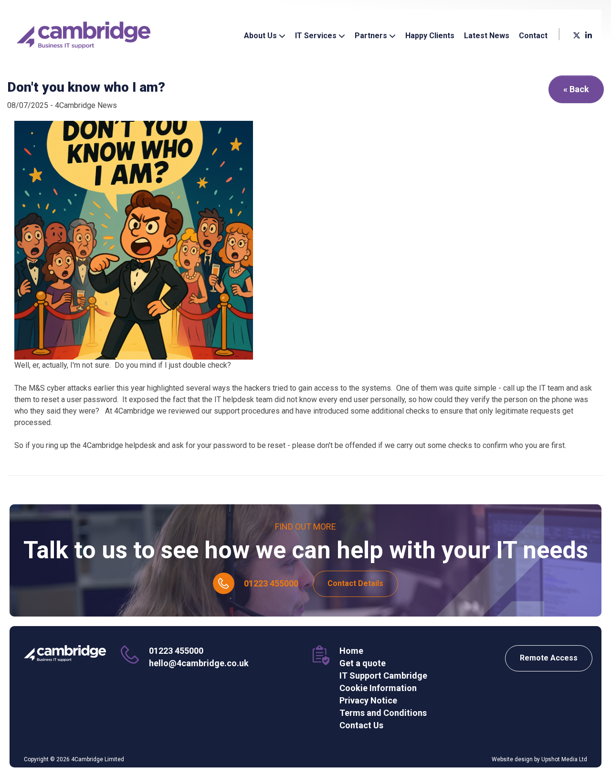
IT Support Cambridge (383, 676)
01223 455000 (271, 583)
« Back (576, 89)
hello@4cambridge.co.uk (199, 663)
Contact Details (355, 583)
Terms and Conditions (383, 713)
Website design (512, 759)
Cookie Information (378, 688)
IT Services (316, 39)
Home (351, 651)
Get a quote (362, 663)
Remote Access (549, 657)
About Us (261, 39)
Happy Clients (429, 35)
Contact (533, 35)
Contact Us (361, 725)
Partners (372, 39)
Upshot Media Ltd (564, 759)
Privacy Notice (368, 700)
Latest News (486, 35)
